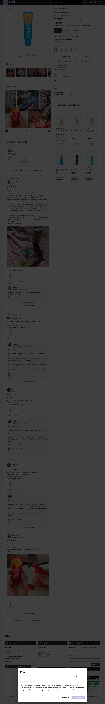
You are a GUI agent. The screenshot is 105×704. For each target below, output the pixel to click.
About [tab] (75, 676)
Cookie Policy (78, 690)
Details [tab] (52, 676)
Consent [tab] (30, 676)
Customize (64, 697)
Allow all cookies (78, 697)
